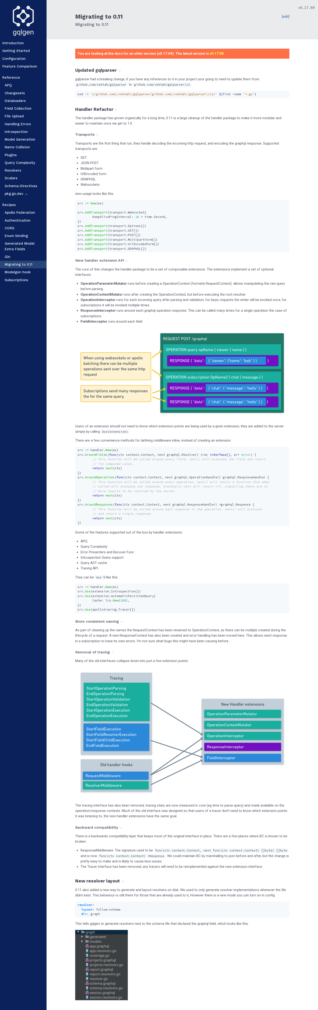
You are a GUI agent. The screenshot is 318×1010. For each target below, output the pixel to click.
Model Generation (20, 139)
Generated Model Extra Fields (19, 246)
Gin (7, 257)
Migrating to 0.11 (18, 264)
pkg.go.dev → (16, 194)
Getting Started (16, 51)
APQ (8, 85)
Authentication (17, 220)
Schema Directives (21, 186)
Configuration (14, 59)
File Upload (14, 116)
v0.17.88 (217, 53)
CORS (9, 228)
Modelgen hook (18, 272)
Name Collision (17, 147)
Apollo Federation (20, 212)
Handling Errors (18, 124)
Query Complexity (20, 163)
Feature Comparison (19, 66)
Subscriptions (16, 280)
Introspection (16, 132)
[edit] (285, 16)
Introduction (13, 43)
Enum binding (16, 236)
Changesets (15, 93)
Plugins (11, 155)
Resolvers (13, 170)
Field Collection (18, 108)
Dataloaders (15, 101)
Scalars (11, 178)
